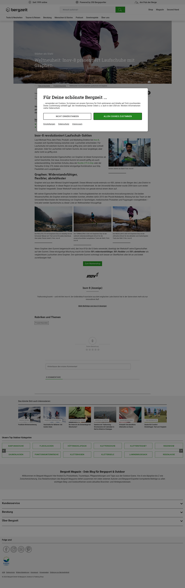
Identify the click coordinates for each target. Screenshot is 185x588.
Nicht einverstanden (67, 116)
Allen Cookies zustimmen (118, 116)
